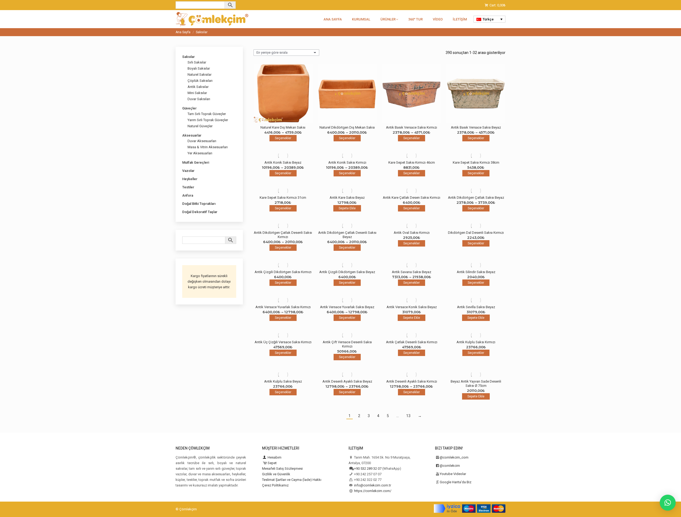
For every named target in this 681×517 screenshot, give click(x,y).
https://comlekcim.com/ (372, 491)
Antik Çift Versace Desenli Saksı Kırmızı (347, 344)
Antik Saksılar (198, 87)
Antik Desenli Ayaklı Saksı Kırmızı (411, 381)
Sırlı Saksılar (197, 62)
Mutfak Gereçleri (195, 162)
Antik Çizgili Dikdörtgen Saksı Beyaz (347, 272)
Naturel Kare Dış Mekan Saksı (282, 127)
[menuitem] (489, 19)
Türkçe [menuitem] (488, 19)
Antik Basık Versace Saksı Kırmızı (411, 127)
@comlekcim (450, 466)
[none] (489, 19)
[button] (668, 503)
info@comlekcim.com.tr (372, 485)
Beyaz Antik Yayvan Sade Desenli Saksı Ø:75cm (476, 383)
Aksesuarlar (191, 135)
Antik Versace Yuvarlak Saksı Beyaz (347, 307)
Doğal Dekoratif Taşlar (199, 212)
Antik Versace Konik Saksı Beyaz (412, 307)
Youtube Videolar (453, 474)
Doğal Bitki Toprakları (198, 204)
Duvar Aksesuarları (202, 141)
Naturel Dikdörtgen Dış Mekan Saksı (347, 127)
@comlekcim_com (454, 457)
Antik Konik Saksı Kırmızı (347, 162)
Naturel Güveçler (200, 126)
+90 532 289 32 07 (367, 469)
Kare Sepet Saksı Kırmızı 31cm (283, 198)
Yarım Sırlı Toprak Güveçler (208, 120)
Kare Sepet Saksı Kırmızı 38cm (476, 162)
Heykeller (189, 179)
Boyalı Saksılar (199, 68)
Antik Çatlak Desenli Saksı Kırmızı (411, 342)
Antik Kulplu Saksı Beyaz (283, 381)
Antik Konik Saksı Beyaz (282, 162)
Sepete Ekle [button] (347, 208)
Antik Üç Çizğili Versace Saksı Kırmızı (283, 342)
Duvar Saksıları (199, 99)
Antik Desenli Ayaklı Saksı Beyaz (347, 381)
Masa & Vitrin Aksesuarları (208, 147)
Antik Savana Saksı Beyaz (411, 272)
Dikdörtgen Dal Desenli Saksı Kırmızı (476, 233)
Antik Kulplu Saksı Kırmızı (475, 342)
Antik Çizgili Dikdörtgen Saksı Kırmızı (283, 272)
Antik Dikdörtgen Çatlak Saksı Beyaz (476, 198)
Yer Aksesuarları (200, 153)
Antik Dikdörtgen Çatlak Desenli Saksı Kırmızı (283, 235)
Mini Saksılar (197, 93)
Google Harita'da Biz (455, 482)
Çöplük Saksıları (200, 81)
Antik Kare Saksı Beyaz (347, 198)
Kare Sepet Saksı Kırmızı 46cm (411, 162)
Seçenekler (283, 138)
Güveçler (189, 108)
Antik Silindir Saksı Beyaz (476, 272)
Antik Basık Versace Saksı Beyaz (476, 127)
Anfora (187, 195)
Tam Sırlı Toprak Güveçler (207, 114)
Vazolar (188, 171)
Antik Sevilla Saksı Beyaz (476, 307)
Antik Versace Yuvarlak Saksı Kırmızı (283, 307)
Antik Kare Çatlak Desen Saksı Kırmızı (411, 198)
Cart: (497, 5)
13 (408, 416)
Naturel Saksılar (199, 75)
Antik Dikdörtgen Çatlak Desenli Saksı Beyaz (347, 235)
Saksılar (188, 57)
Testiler (188, 187)
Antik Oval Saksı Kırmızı (412, 233)
